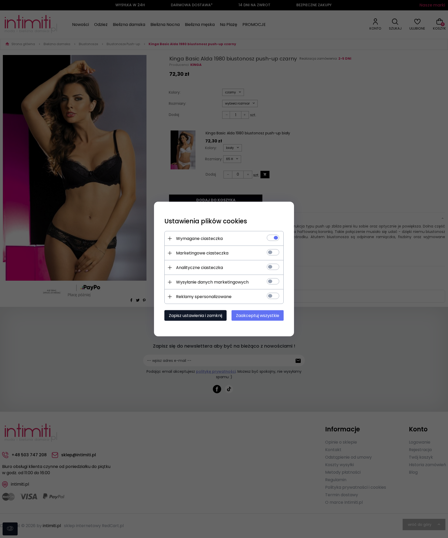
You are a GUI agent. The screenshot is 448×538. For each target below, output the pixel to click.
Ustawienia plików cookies (205, 221)
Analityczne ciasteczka (199, 268)
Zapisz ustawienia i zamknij (195, 316)
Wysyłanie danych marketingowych (212, 282)
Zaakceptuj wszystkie (257, 316)
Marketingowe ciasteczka (202, 253)
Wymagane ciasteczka (199, 239)
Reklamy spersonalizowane (204, 297)
